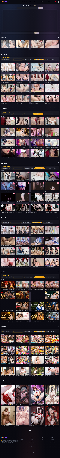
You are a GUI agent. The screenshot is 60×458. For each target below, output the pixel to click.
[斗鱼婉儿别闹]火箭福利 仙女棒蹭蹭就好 (51, 212)
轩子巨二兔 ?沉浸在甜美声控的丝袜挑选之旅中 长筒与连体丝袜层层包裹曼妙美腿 (42, 266)
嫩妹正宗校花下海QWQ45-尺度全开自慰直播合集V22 (8, 92)
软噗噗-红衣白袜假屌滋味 (49, 82)
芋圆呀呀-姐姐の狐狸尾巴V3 (49, 48)
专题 (31, 444)
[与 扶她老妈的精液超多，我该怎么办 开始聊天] (8, 415)
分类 (31, 442)
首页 (22, 1)
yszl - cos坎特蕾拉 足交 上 (34, 245)
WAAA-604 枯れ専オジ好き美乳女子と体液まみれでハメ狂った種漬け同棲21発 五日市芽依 (14, 354)
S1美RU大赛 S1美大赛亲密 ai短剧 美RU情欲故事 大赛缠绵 (9, 310)
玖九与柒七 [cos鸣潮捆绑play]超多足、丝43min (8, 147)
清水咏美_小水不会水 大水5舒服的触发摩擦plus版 (38, 147)
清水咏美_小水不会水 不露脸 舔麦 (21, 157)
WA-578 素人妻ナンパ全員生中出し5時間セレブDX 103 (39, 354)
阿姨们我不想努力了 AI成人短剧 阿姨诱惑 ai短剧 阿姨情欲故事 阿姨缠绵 (26, 310)
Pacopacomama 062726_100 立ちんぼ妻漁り (37, 375)
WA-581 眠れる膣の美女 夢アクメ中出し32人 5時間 (8, 343)
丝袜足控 (39, 1)
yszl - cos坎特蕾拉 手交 (19, 245)
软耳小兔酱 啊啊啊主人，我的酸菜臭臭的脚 (22, 126)
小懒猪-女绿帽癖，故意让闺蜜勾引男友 (36, 71)
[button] (4, 20)
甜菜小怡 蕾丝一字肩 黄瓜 (49, 126)
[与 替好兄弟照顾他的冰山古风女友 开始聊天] (52, 415)
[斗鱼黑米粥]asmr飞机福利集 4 (49, 180)
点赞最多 (22, 442)
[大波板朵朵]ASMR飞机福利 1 (20, 191)
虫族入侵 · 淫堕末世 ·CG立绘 (20, 404)
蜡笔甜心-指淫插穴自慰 (48, 103)
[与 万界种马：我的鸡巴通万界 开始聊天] (52, 394)
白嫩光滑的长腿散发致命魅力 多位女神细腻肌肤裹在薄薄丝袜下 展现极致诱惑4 (12, 245)
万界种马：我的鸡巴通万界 (49, 404)
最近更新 (22, 439)
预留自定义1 (52, 439)
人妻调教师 (17, 425)
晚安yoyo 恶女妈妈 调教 (34, 126)
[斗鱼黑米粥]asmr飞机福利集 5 (5, 191)
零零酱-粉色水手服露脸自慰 (49, 71)
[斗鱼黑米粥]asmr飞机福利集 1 (5, 180)
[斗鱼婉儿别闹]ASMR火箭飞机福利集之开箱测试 (8, 212)
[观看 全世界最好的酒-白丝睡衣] (8, 44)
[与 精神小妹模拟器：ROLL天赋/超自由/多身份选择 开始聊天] (37, 394)
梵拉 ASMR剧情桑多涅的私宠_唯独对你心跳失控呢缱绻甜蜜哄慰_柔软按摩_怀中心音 (43, 157)
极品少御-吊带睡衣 (33, 92)
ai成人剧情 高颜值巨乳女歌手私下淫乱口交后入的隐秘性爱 (24, 289)
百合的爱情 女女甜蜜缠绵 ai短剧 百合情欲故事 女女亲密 (24, 321)
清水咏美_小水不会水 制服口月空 (20, 147)
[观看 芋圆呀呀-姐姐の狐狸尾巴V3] (52, 44)
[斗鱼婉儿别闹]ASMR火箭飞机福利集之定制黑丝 (52, 201)
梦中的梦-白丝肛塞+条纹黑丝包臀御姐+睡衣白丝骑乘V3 (24, 71)
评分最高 (22, 444)
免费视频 (46, 1)
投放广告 (42, 442)
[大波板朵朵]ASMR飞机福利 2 (35, 191)
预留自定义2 (52, 441)
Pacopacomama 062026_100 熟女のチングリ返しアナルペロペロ (10, 375)
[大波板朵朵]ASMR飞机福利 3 (49, 191)
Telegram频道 (43, 441)
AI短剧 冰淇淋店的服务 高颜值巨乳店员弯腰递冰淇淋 (38, 289)
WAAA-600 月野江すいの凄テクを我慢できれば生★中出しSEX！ (25, 354)
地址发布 (42, 439)
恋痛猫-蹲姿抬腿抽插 (34, 82)
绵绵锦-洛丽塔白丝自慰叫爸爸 (5, 82)
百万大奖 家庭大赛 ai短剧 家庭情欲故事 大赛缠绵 (38, 321)
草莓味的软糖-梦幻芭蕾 (19, 48)
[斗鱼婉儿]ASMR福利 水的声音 (35, 201)
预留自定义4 (52, 444)
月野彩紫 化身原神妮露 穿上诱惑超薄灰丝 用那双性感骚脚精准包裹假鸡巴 (26, 266)
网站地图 (32, 439)
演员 (31, 441)
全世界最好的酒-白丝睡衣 (4, 48)
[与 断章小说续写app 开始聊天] (37, 415)
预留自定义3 (52, 442)
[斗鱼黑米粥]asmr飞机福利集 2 (20, 180)
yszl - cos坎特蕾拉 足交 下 (49, 245)
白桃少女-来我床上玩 (34, 48)
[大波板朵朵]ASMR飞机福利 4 (5, 201)
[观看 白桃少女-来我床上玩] (37, 44)
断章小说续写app (33, 425)
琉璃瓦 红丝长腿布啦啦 (48, 157)
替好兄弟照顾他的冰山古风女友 (50, 425)
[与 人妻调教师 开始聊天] (22, 415)
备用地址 (42, 444)
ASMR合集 (34, 1)
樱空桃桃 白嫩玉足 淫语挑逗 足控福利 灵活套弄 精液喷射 (9, 266)
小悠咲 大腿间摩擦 (3, 136)
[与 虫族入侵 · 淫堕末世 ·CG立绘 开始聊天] (22, 394)
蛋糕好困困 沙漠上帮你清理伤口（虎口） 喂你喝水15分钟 (9, 157)
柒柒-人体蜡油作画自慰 (4, 103)
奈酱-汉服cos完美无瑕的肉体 (5, 71)
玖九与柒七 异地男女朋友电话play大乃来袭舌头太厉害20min (39, 136)
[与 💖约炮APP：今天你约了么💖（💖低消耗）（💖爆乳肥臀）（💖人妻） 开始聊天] (8, 394)
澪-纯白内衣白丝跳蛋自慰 (19, 92)
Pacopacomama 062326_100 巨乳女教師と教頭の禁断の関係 (25, 375)
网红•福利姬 (26, 1)
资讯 (31, 446)
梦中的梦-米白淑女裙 (19, 103)
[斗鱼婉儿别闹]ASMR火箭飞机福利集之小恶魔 (22, 212)
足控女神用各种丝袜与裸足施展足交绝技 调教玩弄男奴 (38, 256)
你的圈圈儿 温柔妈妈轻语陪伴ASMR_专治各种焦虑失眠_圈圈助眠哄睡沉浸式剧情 (27, 136)
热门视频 (22, 441)
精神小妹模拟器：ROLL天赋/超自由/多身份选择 (37, 404)
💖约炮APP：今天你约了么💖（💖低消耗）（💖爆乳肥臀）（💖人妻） (11, 404)
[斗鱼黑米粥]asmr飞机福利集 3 (35, 180)
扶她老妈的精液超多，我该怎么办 (6, 425)
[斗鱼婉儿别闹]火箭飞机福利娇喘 (35, 212)
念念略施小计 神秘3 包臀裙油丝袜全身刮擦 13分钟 (8, 126)
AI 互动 (49, 1)
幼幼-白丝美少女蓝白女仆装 (20, 82)
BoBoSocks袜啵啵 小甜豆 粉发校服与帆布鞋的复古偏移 (24, 256)
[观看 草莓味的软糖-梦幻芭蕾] (22, 44)
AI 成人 (42, 1)
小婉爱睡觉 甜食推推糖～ (49, 136)
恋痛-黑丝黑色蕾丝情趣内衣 (35, 103)
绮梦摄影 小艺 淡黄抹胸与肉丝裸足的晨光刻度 (7, 256)
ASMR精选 (30, 1)
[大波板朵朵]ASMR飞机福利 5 (20, 201)
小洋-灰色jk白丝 (47, 92)
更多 (57, 37)
